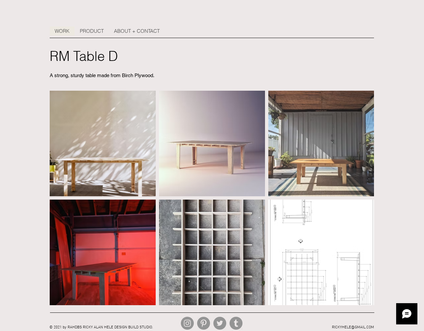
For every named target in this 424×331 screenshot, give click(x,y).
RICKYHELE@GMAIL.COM (353, 327)
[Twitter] (219, 323)
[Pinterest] (203, 323)
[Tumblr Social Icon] (236, 323)
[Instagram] (187, 323)
